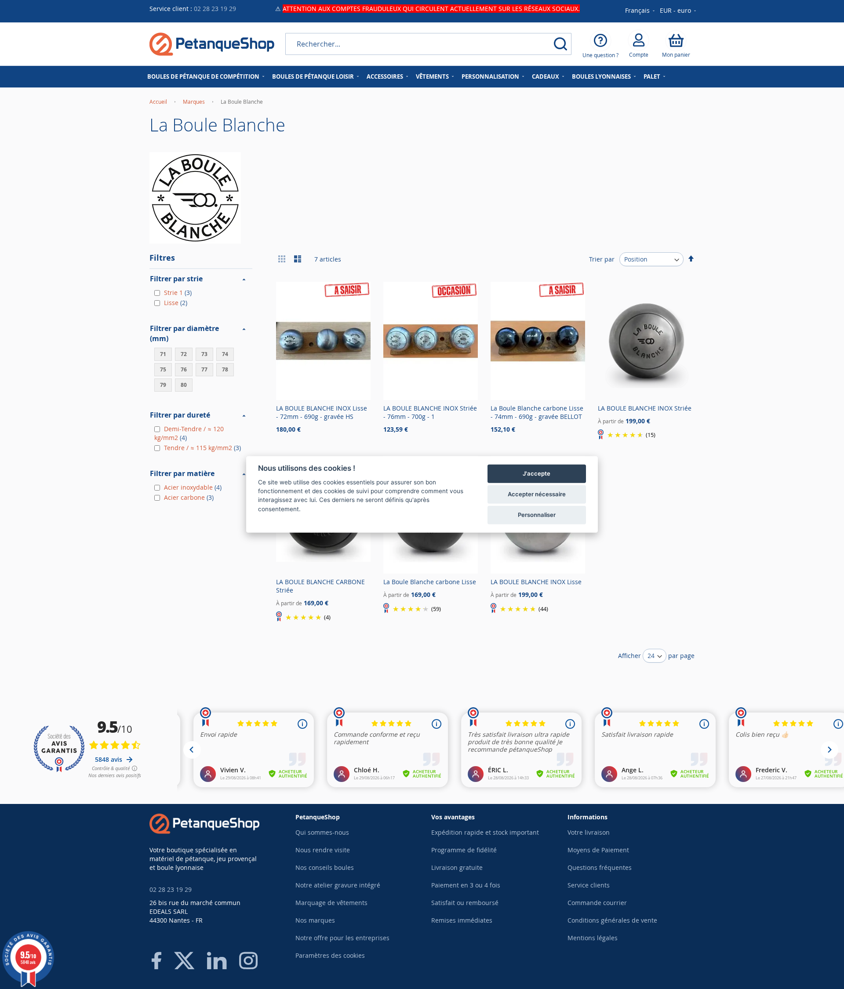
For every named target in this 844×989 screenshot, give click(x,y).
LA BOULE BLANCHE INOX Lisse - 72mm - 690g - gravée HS (321, 412)
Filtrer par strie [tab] (176, 279)
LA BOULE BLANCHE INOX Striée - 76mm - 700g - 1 (430, 412)
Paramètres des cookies (330, 955)
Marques (194, 101)
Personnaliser (537, 514)
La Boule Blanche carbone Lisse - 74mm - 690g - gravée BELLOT (537, 412)
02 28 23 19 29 (215, 8)
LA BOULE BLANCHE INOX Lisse (536, 582)
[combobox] (428, 44)
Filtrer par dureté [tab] (180, 415)
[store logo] (211, 44)
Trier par (602, 259)
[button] (678, 11)
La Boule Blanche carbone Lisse (429, 582)
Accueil (158, 101)
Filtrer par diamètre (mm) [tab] (184, 333)
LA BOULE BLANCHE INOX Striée (644, 408)
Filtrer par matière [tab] (182, 473)
